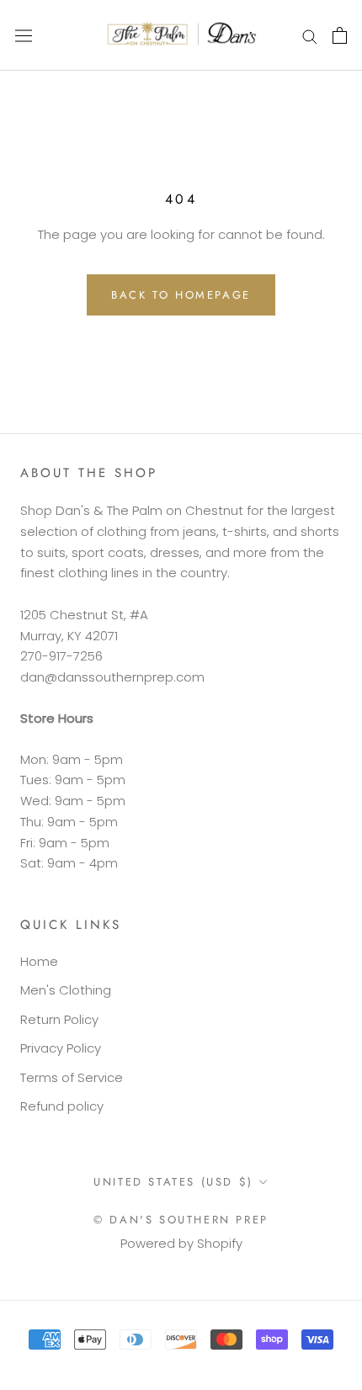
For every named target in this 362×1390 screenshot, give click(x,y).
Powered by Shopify (181, 1243)
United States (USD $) (173, 1182)
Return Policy (59, 1019)
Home (39, 961)
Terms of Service (71, 1077)
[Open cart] (340, 35)
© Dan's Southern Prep (181, 1220)
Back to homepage (181, 295)
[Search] (309, 35)
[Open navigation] (23, 35)
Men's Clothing (65, 990)
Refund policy (62, 1106)
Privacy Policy (60, 1048)
